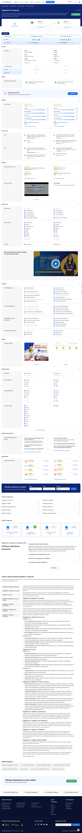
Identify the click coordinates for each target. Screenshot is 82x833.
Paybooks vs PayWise (6, 510)
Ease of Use (26, 114)
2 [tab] (36, 85)
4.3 (47, 118)
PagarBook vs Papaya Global (51, 533)
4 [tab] (35, 361)
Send (74, 488)
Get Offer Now (73, 93)
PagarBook (39, 21)
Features (26, 108)
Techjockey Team (30, 756)
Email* (44, 486)
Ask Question (38, 2)
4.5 (47, 114)
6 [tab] (36, 361)
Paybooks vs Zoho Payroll (48, 510)
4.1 (47, 111)
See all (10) (36, 364)
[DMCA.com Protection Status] (22, 825)
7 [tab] (37, 361)
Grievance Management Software (44, 765)
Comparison (76, 14)
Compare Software (20, 6)
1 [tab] (36, 85)
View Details (27, 62)
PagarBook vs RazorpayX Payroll (9, 506)
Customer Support (28, 118)
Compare (32, 2)
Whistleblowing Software (58, 769)
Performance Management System (62, 765)
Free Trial (37, 69)
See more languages (40, 430)
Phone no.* (58, 486)
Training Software (24, 769)
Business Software (5, 6)
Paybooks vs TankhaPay (48, 506)
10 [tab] (40, 361)
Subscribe (76, 824)
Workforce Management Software (10, 769)
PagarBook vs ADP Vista (48, 503)
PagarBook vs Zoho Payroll (7, 500)
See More (54, 567)
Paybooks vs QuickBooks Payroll (49, 513)
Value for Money (27, 111)
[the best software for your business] (6, 2)
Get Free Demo (41, 27)
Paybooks (66, 21)
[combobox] (58, 489)
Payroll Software (13, 6)
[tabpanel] (36, 82)
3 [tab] (37, 196)
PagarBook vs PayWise (6, 503)
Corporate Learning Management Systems (40, 769)
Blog (43, 2)
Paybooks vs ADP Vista (6, 513)
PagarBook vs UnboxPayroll (70, 533)
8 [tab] (38, 361)
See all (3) (66, 364)
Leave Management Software (27, 765)
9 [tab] (39, 361)
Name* (30, 486)
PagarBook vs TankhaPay (48, 500)
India (70, 1)
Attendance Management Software (10, 765)
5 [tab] (36, 361)
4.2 (47, 108)
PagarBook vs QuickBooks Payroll (30, 533)
